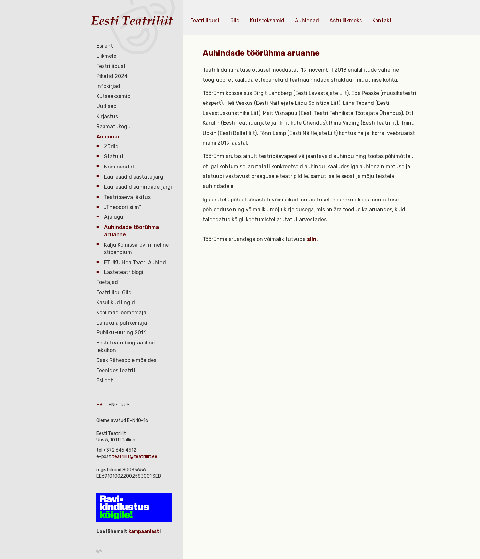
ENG (113, 404)
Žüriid (111, 146)
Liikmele (106, 56)
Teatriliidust (111, 66)
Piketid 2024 (112, 76)
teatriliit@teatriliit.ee (134, 456)
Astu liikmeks (345, 20)
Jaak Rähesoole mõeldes (126, 360)
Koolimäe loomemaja (121, 313)
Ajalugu (113, 217)
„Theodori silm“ (122, 207)
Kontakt (382, 20)
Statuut (114, 156)
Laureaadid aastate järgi (134, 177)
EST (100, 404)
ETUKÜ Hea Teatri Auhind (135, 262)
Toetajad (107, 282)
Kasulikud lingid (115, 302)
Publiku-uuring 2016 (121, 332)
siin (312, 239)
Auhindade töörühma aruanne (131, 231)
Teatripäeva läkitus (127, 197)
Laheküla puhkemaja (121, 323)
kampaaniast (143, 531)
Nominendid (119, 167)
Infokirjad (108, 86)
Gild (235, 20)
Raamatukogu (113, 126)
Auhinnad (108, 137)
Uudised (106, 106)
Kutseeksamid (113, 96)
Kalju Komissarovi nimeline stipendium (136, 248)
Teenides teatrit (116, 370)
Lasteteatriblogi (123, 272)
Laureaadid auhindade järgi (138, 187)
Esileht (104, 46)
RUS (125, 404)
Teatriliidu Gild (114, 292)
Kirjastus (107, 116)
